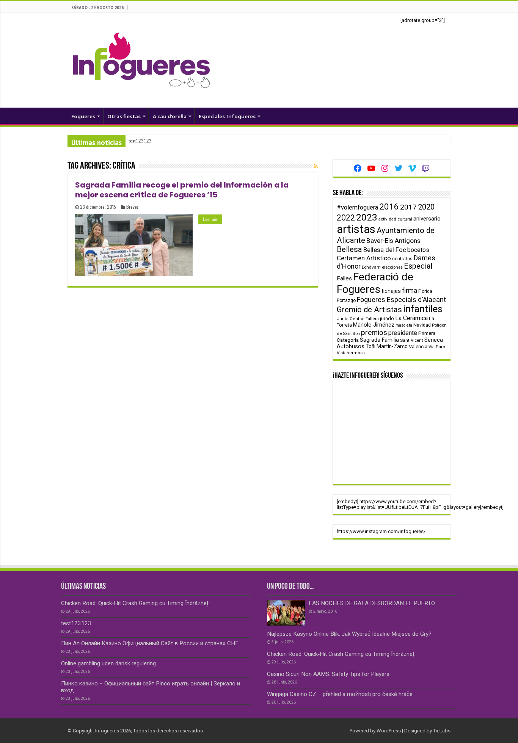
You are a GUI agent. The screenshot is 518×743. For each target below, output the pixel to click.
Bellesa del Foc (384, 249)
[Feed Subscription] (316, 166)
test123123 (140, 141)
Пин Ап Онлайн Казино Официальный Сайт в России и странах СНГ (150, 643)
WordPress (389, 731)
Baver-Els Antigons (393, 240)
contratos (402, 258)
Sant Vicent (411, 340)
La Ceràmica (411, 318)
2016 (389, 207)
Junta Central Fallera (358, 318)
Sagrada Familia (379, 340)
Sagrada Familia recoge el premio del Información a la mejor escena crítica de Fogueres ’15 (182, 190)
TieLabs (442, 731)
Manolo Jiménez (373, 325)
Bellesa (349, 249)
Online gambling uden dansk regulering (108, 663)
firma (409, 290)
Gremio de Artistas (369, 309)
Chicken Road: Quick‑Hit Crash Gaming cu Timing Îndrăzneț (135, 603)
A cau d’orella (170, 116)
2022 (346, 217)
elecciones (392, 267)
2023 (366, 217)
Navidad (422, 325)
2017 (408, 207)
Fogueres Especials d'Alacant (401, 299)
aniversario (427, 218)
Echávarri (371, 267)
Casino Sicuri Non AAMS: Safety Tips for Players (328, 674)
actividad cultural (395, 219)
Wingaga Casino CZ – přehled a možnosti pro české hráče (340, 694)
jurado (387, 318)
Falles (344, 278)
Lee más (210, 219)
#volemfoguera (357, 207)
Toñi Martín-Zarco (387, 346)
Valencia (418, 346)
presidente (402, 332)
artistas (356, 229)
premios (374, 332)
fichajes (391, 291)
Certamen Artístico (364, 258)
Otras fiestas (124, 116)
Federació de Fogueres (375, 283)
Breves (132, 206)
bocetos (418, 249)
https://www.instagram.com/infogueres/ (381, 531)
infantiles (423, 308)
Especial (418, 266)
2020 (426, 206)
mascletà (404, 325)
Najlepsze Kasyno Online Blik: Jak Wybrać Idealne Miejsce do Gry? (349, 633)
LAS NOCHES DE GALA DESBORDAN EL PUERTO (372, 603)
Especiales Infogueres (227, 116)
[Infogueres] (141, 60)
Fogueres (83, 116)
